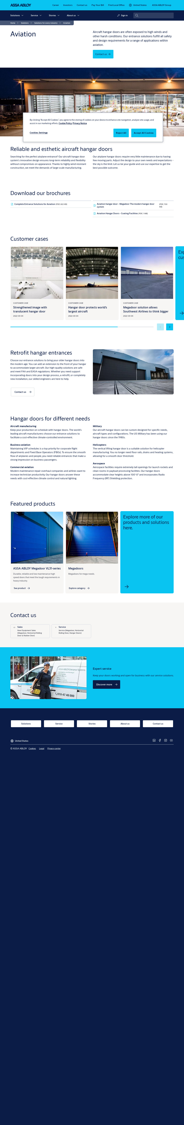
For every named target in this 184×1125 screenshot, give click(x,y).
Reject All (121, 133)
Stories (52, 15)
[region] (93, 127)
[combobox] (153, 15)
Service (34, 15)
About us (71, 15)
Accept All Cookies (144, 133)
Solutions (15, 15)
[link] (55, 5)
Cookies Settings (39, 132)
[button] (22, 15)
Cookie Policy (65, 123)
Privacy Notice (80, 123)
